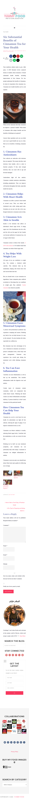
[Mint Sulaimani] (7, 473)
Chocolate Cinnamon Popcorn (5, 486)
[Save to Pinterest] (18, 56)
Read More (22, 636)
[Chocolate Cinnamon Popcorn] (7, 482)
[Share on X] (14, 56)
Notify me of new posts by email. (11, 586)
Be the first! (12, 494)
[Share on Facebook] (10, 56)
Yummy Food (14, 12)
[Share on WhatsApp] (14, 60)
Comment (6, 525)
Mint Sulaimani (7, 476)
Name (5, 545)
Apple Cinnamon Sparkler (18, 476)
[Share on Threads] (18, 60)
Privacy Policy (14, 751)
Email (5, 555)
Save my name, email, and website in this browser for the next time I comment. (14, 577)
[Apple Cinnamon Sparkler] (18, 473)
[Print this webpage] (10, 60)
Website (5, 564)
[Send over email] (21, 56)
